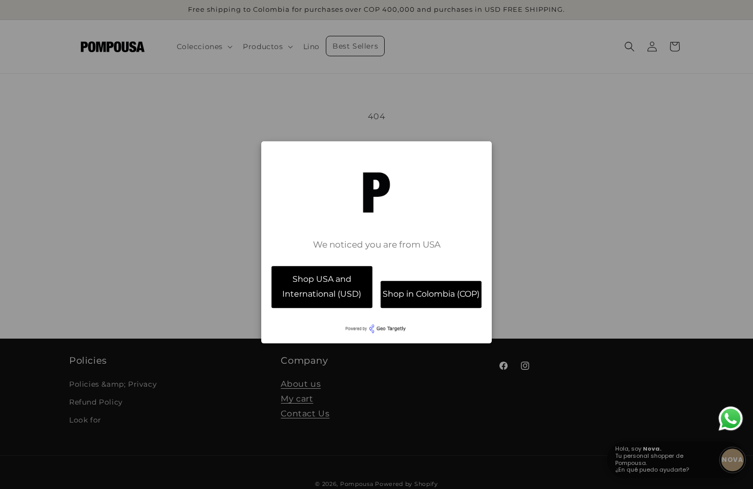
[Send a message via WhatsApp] (731, 419)
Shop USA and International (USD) (321, 286)
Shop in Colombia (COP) (431, 294)
